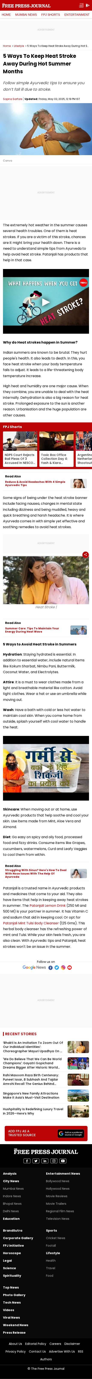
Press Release (14, 1332)
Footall (51, 1245)
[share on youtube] (62, 1161)
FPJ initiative (13, 1245)
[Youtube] (69, 967)
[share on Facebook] (27, 1161)
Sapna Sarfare (12, 99)
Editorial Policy (35, 1344)
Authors (46, 1359)
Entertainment (77, 14)
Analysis (9, 1173)
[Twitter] (57, 967)
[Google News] (34, 967)
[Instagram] (63, 967)
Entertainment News (63, 1173)
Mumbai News (26, 14)
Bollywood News (57, 1181)
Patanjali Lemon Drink (48, 905)
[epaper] (81, 5)
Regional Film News (60, 1211)
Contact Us (37, 1351)
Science (9, 1268)
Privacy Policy (16, 1351)
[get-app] (88, 5)
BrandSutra (12, 1230)
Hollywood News (58, 1188)
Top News (11, 1287)
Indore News (12, 1196)
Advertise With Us (62, 1351)
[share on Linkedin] (45, 1161)
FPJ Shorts (50, 14)
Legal (7, 1260)
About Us (15, 1344)
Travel (50, 1268)
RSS (80, 1351)
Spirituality (12, 1276)
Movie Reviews (56, 1196)
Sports (51, 1230)
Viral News (11, 1317)
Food (49, 1276)
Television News (57, 1219)
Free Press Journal (26, 5)
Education (11, 1219)
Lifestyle (19, 46)
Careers (55, 1344)
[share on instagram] (53, 1161)
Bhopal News (12, 1204)
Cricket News (55, 1238)
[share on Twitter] (36, 1161)
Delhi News (11, 1211)
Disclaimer (72, 1344)
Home (6, 14)
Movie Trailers (56, 1204)
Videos (8, 1310)
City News (11, 1181)
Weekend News (15, 1325)
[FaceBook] (50, 967)
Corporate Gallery (18, 1238)
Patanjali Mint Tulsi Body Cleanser (31, 923)
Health (51, 1260)
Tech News (12, 1302)
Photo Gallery (14, 1295)
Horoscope (12, 1253)
